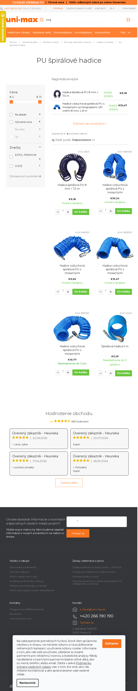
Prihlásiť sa (77, 533)
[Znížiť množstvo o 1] (56, 212)
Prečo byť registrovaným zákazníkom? (30, 590)
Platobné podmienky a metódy (26, 585)
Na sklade (26, 114)
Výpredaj (55, 8)
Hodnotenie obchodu (67, 413)
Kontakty (98, 8)
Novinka (26, 129)
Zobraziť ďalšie (67, 482)
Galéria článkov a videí (76, 8)
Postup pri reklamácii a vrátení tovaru (92, 571)
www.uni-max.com (19, 618)
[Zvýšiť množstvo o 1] (66, 212)
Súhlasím (110, 643)
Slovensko (14, 613)
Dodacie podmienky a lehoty (25, 581)
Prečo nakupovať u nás (22, 576)
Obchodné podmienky (21, 567)
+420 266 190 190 (13, 8)
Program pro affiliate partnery (25, 609)
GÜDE (26, 166)
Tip (26, 136)
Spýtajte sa (86, 622)
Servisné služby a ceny (84, 576)
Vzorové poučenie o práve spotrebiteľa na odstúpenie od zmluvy (96, 582)
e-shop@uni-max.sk (91, 609)
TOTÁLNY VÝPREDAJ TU (26, 2)
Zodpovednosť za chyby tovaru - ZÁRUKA (95, 567)
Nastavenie (26, 682)
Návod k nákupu (18, 571)
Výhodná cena (26, 122)
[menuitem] (17, 32)
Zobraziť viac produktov (88, 123)
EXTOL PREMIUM (26, 156)
